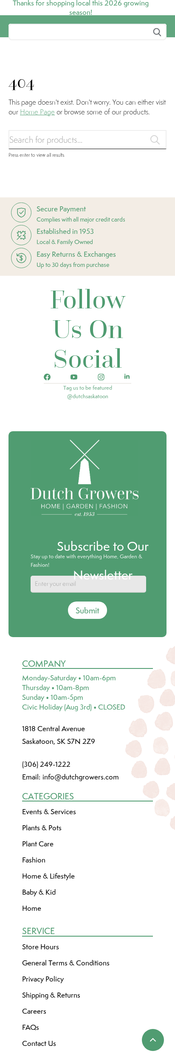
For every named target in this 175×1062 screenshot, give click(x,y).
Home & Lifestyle (48, 939)
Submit (87, 673)
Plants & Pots (42, 891)
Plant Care (38, 907)
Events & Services (49, 875)
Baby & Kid (39, 955)
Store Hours (40, 1010)
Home (31, 971)
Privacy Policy (43, 1042)
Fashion (33, 923)
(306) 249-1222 (46, 827)
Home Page (37, 175)
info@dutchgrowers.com (80, 840)
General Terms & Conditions (66, 1026)
